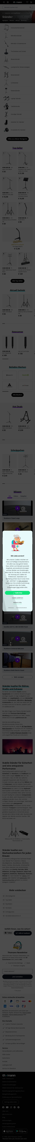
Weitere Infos (17, 602)
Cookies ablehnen (17, 598)
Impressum (11, 607)
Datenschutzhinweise (21, 607)
